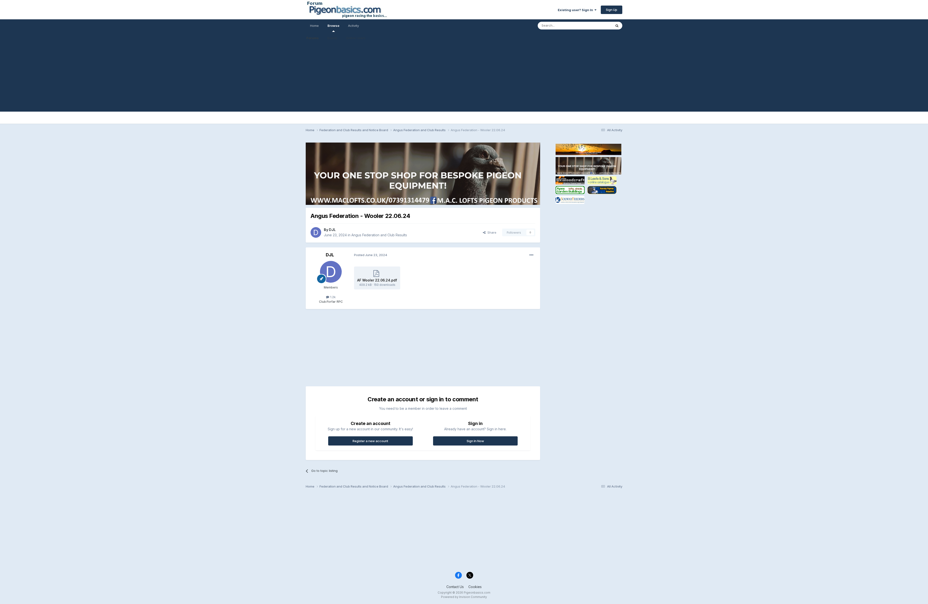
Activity (353, 26)
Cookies (475, 587)
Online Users (355, 38)
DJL (332, 230)
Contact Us (455, 587)
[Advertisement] (464, 78)
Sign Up (611, 10)
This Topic (597, 25)
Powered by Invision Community (464, 597)
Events (332, 38)
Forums (312, 38)
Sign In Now (475, 441)
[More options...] (531, 255)
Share (491, 232)
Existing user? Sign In (576, 10)
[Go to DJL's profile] (316, 232)
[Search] (617, 25)
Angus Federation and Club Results (379, 235)
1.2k (332, 297)
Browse (333, 26)
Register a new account (370, 441)
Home (314, 26)
